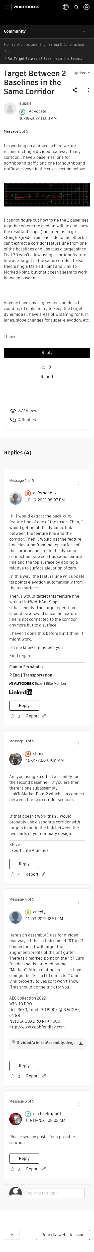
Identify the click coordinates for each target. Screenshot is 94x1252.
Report (47, 377)
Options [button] (80, 72)
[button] (88, 89)
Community (15, 31)
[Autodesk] (27, 7)
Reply (47, 352)
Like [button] (43, 367)
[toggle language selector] (66, 7)
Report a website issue (62, 1235)
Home (9, 44)
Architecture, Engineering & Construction (50, 44)
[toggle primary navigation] (9, 7)
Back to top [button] (12, 1234)
